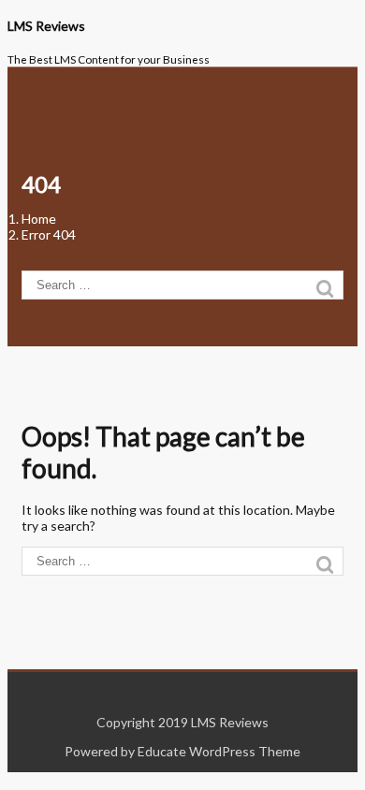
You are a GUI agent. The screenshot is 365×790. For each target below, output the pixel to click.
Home (39, 219)
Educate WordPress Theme (219, 751)
